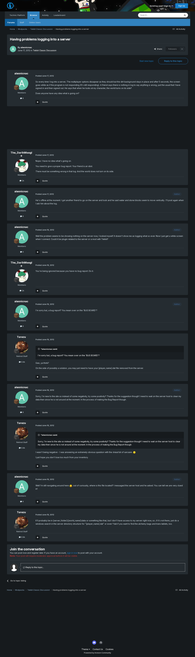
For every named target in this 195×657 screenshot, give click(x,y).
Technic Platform (17, 15)
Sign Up (181, 6)
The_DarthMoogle (21, 154)
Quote (45, 102)
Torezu (21, 336)
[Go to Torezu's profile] (21, 347)
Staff (22, 22)
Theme (85, 649)
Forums (11, 22)
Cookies (109, 649)
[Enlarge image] (134, 452)
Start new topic (146, 61)
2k (22, 180)
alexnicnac (26, 47)
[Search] (185, 15)
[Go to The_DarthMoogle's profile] (21, 165)
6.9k (23, 362)
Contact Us (98, 649)
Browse (33, 15)
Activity (45, 15)
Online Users (35, 22)
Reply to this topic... (34, 567)
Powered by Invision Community (97, 653)
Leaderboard (59, 15)
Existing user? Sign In (161, 6)
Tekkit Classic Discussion (44, 50)
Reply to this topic (173, 61)
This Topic (173, 15)
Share (159, 49)
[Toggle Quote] (39, 349)
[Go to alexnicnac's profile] (13, 49)
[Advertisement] (59, 129)
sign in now (72, 553)
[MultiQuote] (38, 102)
